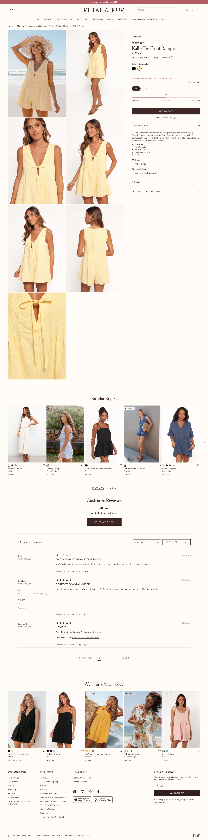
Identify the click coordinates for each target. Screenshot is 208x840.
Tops (110, 19)
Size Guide (194, 82)
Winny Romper (169, 472)
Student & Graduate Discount (53, 797)
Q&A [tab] (112, 487)
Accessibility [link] (13, 797)
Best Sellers (65, 19)
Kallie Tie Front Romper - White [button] (85, 638)
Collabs (43, 789)
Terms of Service (42, 835)
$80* (116, 2)
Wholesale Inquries (48, 793)
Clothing (82, 19)
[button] (85, 658)
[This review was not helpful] (85, 571)
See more (21, 608)
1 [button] (99, 658)
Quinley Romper (54, 757)
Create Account (80, 781)
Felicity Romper (53, 472)
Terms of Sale (57, 835)
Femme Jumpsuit (16, 472)
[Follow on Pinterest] (90, 792)
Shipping (12, 789)
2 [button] (108, 658)
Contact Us (13, 781)
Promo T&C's (70, 835)
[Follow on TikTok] (98, 792)
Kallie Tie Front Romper (19, 757)
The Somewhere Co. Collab (52, 817)
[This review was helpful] (80, 571)
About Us (44, 778)
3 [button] (116, 658)
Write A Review (104, 522)
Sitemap (44, 813)
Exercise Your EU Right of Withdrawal (19, 802)
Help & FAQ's (13, 778)
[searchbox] (68, 542)
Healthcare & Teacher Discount (54, 801)
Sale (163, 19)
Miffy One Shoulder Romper (98, 757)
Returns (11, 793)
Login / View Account (82, 778)
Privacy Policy (84, 835)
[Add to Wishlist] (44, 465)
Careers (43, 785)
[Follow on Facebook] (75, 792)
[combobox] (147, 542)
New (36, 19)
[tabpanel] (104, 443)
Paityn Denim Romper (134, 472)
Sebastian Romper (133, 757)
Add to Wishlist (164, 117)
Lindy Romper (169, 757)
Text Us (11, 785)
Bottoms (122, 19)
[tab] (104, 398)
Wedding (97, 19)
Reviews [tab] (98, 487)
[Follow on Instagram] (82, 792)
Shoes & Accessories (144, 19)
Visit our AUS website (50, 805)
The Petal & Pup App (49, 781)
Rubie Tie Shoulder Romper (98, 472)
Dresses (48, 19)
